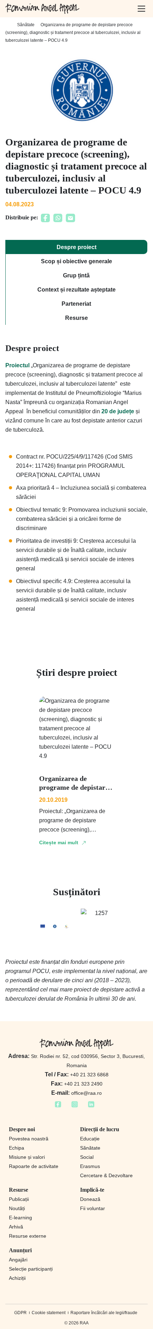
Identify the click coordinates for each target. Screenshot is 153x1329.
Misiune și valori (27, 1157)
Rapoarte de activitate (33, 1166)
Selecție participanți (31, 1269)
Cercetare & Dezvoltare (106, 1175)
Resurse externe (27, 1236)
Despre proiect (76, 247)
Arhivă (16, 1227)
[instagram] (74, 1106)
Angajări (18, 1259)
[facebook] (58, 1106)
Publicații (19, 1199)
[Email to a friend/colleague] (70, 220)
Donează (90, 1199)
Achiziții (17, 1278)
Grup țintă (76, 275)
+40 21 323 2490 (76, 1084)
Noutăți (17, 1208)
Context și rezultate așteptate (76, 290)
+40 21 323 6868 (77, 1074)
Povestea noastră (28, 1138)
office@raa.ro (76, 1093)
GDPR (20, 1312)
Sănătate (26, 24)
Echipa (16, 1148)
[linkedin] (91, 1106)
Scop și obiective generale (76, 261)
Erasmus (90, 1166)
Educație (90, 1138)
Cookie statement (48, 1312)
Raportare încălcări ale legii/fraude (103, 1312)
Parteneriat (76, 304)
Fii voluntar (92, 1208)
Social (87, 1157)
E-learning (20, 1217)
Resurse (76, 318)
